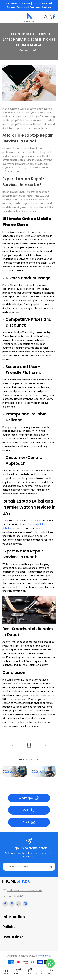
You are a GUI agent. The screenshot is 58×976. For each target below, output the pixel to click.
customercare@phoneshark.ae (24, 890)
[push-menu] (4, 17)
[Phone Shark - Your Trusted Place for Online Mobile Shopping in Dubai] (13, 746)
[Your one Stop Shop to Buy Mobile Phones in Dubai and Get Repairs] (45, 746)
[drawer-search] (46, 17)
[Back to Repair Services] (29, 746)
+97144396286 (15, 895)
